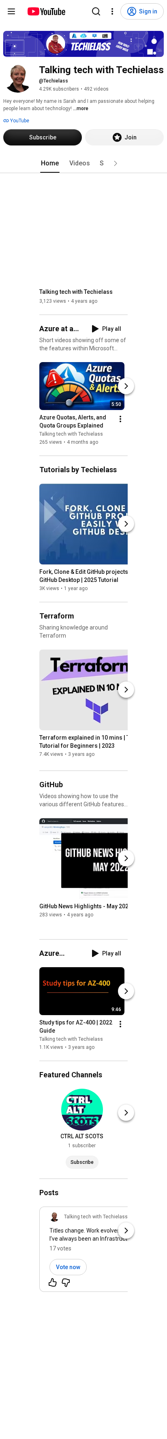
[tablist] (83, 163)
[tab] (50, 163)
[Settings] (112, 11)
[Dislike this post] (65, 1282)
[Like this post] (52, 1282)
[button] (115, 163)
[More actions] (120, 419)
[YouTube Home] (46, 11)
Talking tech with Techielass (76, 292)
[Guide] (11, 11)
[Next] (126, 386)
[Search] (96, 11)
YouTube (19, 121)
